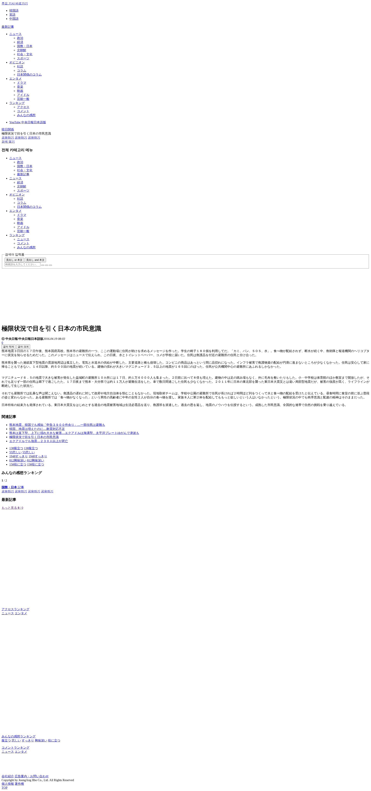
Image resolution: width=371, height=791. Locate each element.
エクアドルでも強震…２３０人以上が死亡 (38, 441)
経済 (20, 42)
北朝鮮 (21, 50)
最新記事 (8, 26)
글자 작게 (8, 346)
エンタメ (15, 78)
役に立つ (54, 740)
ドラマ (21, 82)
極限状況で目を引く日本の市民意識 (34, 437)
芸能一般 (23, 99)
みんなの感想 (26, 115)
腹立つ (6, 740)
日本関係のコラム (29, 74)
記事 (13, 487)
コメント (23, 111)
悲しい (16, 740)
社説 (20, 66)
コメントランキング (15, 747)
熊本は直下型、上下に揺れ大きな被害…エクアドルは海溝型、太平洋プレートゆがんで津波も (74, 433)
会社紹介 (8, 776)
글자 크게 (23, 346)
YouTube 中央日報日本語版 (27, 122)
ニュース (15, 34)
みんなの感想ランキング (19, 736)
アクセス (23, 107)
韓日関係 (8, 129)
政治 (20, 38)
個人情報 (8, 783)
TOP (5, 787)
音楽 (20, 86)
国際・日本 (24, 46)
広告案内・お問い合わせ (32, 776)
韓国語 (14, 10)
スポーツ (23, 58)
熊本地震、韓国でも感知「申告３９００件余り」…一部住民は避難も (57, 424)
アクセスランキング (15, 609)
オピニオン (17, 62)
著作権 (19, 783)
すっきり (28, 740)
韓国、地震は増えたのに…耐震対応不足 (37, 428)
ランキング (17, 103)
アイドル (23, 94)
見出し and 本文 (35, 259)
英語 (12, 14)
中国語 (14, 18)
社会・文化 (24, 54)
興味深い (41, 740)
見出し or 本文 (14, 259)
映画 (20, 90)
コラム (21, 70)
